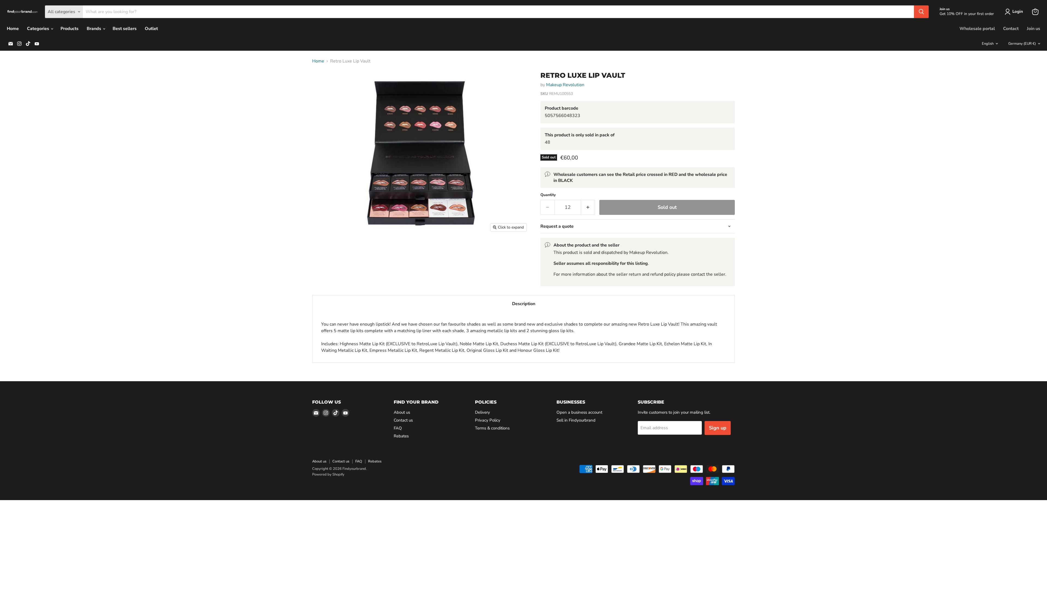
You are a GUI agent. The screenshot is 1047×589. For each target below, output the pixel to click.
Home (13, 29)
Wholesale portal (977, 29)
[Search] (921, 11)
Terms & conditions (492, 428)
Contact (1011, 29)
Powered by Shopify (328, 474)
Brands (94, 29)
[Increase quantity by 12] (588, 207)
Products (70, 29)
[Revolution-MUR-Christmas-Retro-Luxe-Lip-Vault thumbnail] (322, 150)
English (988, 43)
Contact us (403, 420)
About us (402, 412)
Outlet (151, 29)
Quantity (548, 195)
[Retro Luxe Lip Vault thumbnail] (322, 82)
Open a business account (579, 412)
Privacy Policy (487, 420)
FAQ (398, 428)
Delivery (482, 412)
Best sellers (125, 29)
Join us (1033, 29)
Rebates (401, 436)
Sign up (717, 428)
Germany (1022, 43)
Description (523, 304)
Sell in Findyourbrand (575, 420)
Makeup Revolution (565, 85)
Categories (38, 29)
